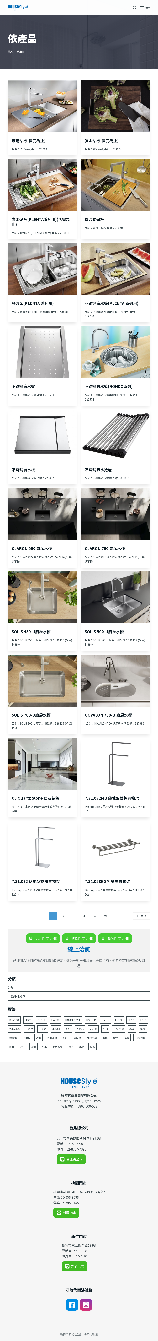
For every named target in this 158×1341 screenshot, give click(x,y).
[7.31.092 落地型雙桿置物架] (42, 847)
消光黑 (77, 1038)
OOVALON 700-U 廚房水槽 (108, 715)
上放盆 (29, 1029)
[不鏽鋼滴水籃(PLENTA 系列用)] (115, 269)
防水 (44, 1047)
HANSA (55, 1020)
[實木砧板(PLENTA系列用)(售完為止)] (42, 185)
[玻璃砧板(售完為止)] (42, 106)
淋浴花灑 (92, 1038)
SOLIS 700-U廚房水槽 (31, 715)
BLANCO (14, 1020)
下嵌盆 (42, 1029)
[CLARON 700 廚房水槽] (115, 514)
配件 (11, 1047)
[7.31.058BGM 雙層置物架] (115, 847)
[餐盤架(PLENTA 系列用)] (42, 269)
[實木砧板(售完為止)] (115, 106)
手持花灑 (119, 1029)
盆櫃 (105, 1038)
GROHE (41, 1020)
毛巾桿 (26, 1038)
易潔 (131, 1029)
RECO (131, 1020)
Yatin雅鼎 (14, 1029)
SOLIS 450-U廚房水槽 (31, 631)
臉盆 (115, 1038)
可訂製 (93, 1029)
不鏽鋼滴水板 (23, 469)
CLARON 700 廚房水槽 (105, 548)
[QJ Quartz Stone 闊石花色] (42, 764)
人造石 (80, 1029)
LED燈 (118, 1020)
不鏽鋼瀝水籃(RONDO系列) (109, 386)
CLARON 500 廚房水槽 (32, 548)
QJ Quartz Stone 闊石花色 (35, 798)
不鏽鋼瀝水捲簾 (98, 469)
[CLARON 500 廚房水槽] (42, 514)
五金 (68, 1029)
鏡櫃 (33, 1047)
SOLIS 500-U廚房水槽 (104, 631)
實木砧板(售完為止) (101, 140)
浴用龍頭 (52, 1038)
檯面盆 (13, 1038)
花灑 (126, 1038)
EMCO (28, 1020)
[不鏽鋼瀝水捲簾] (115, 435)
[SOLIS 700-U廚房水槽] (42, 680)
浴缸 (65, 1038)
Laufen (105, 1020)
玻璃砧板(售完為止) (28, 140)
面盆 (70, 1047)
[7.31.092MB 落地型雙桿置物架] (115, 764)
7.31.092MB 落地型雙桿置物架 (112, 798)
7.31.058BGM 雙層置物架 (107, 881)
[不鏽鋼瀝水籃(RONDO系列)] (115, 352)
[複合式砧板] (115, 185)
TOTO (143, 1020)
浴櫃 (38, 1038)
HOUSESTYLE (73, 1020)
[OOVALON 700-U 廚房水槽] (115, 680)
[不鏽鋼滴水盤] (42, 352)
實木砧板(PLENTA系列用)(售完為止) (41, 221)
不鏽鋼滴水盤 (23, 386)
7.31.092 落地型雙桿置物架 (36, 881)
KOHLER (91, 1020)
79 (105, 916)
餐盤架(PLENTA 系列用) (33, 303)
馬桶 (81, 1047)
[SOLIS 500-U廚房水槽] (115, 597)
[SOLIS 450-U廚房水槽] (42, 597)
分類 (11, 987)
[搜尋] (134, 7)
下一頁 (139, 916)
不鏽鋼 (56, 1029)
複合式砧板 (94, 219)
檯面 (142, 1029)
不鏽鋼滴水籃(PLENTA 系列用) (111, 303)
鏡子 (22, 1047)
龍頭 (92, 1047)
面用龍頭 (58, 1047)
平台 (105, 1029)
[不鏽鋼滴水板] (42, 435)
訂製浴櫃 (140, 1038)
